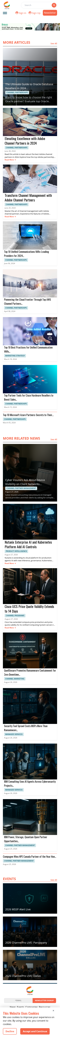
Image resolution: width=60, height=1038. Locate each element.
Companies (31, 1007)
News (13, 1007)
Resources (44, 1007)
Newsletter (50, 12)
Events (20, 1007)
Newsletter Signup (44, 1000)
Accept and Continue (35, 1031)
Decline (10, 1031)
